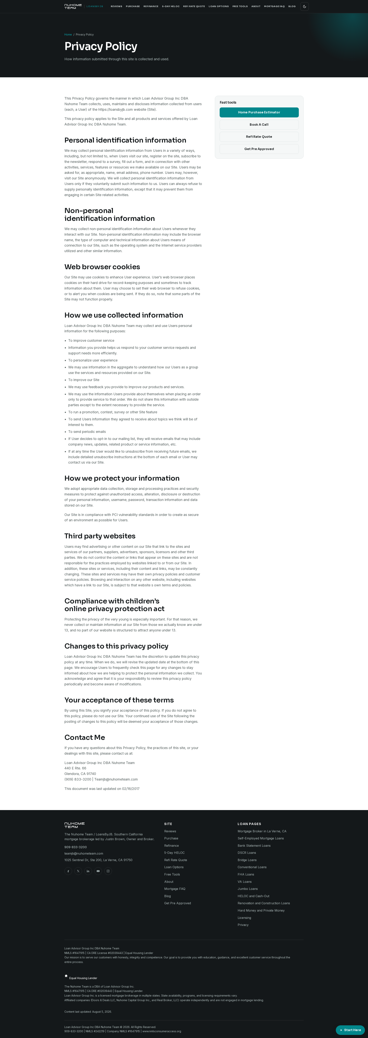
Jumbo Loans (248, 889)
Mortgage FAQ (274, 6)
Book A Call (259, 125)
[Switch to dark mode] (304, 6)
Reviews (116, 6)
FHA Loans (246, 874)
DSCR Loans (247, 853)
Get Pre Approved (259, 149)
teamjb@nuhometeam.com (83, 853)
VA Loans (245, 882)
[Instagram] (108, 871)
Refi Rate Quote (194, 6)
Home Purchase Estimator (259, 112)
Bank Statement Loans (254, 845)
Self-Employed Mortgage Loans (261, 838)
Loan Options (219, 6)
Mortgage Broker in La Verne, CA (262, 831)
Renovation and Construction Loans (264, 903)
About (255, 6)
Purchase (133, 6)
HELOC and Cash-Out (253, 896)
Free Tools (240, 6)
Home (68, 34)
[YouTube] (98, 871)
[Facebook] (68, 871)
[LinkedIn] (88, 871)
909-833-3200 (75, 847)
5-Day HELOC (171, 6)
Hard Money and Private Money (261, 910)
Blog (292, 6)
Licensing (244, 918)
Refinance (151, 6)
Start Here (352, 1030)
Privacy (243, 925)
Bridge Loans (247, 860)
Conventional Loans (252, 867)
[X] (78, 871)
